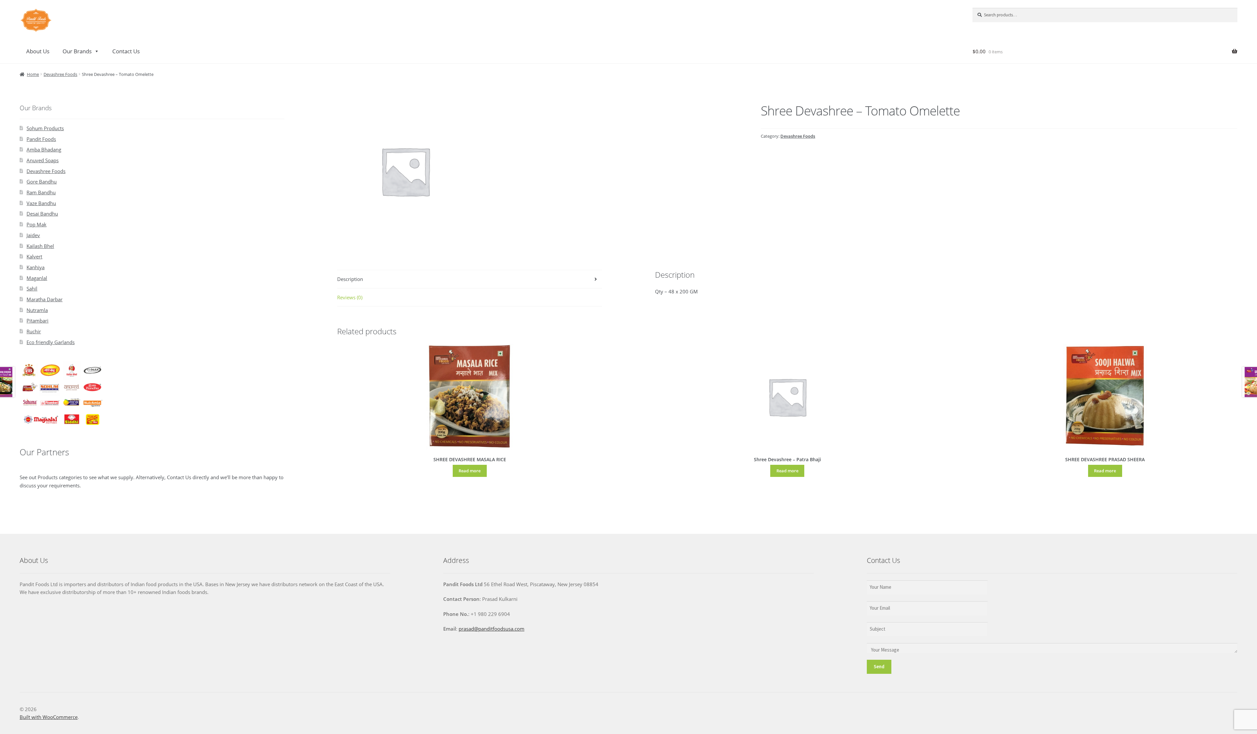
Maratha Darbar (45, 299)
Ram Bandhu (41, 192)
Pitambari (37, 320)
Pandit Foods (41, 139)
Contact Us (126, 51)
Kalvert (34, 256)
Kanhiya (36, 267)
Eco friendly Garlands (51, 342)
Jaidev (33, 235)
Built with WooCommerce (49, 717)
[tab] (469, 279)
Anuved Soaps (43, 160)
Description (350, 279)
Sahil (32, 288)
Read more (470, 471)
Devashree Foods (60, 74)
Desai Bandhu (42, 213)
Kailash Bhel (40, 246)
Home (33, 74)
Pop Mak (36, 224)
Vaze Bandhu (41, 203)
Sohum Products (45, 128)
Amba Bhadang (44, 149)
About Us (37, 51)
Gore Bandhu (42, 181)
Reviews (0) (349, 297)
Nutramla (37, 310)
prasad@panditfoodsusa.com (491, 628)
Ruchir (34, 331)
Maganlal (37, 278)
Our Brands (77, 51)
